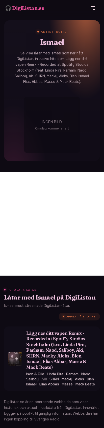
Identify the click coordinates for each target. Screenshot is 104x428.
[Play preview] (15, 359)
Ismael (31, 384)
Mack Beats (85, 384)
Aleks (79, 379)
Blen (90, 379)
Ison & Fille (35, 374)
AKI (44, 379)
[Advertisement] (52, 224)
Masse (67, 384)
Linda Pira (55, 374)
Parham (72, 374)
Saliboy (32, 379)
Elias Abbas (49, 384)
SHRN (54, 379)
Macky (67, 379)
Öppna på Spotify (81, 316)
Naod (85, 374)
